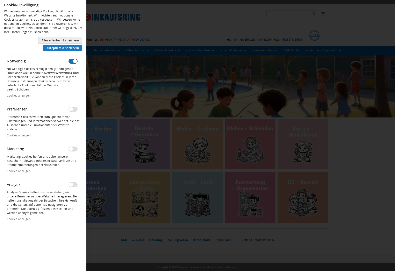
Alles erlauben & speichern (60, 40)
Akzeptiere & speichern (62, 48)
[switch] (73, 61)
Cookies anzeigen (19, 95)
